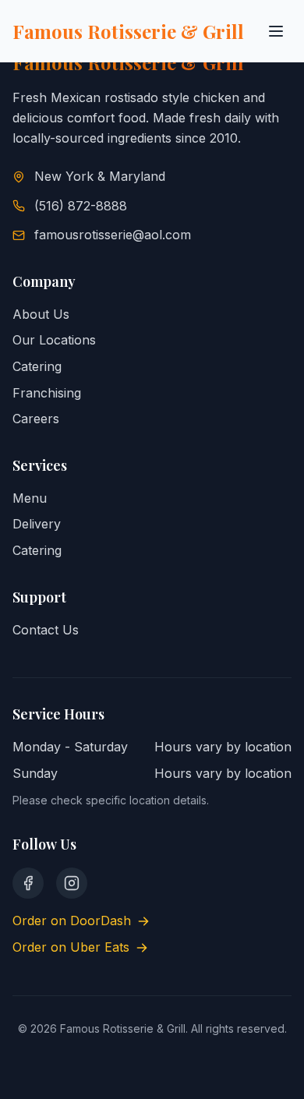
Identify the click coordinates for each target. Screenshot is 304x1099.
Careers (35, 418)
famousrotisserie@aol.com (112, 234)
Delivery (36, 524)
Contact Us (45, 630)
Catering (37, 366)
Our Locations (54, 340)
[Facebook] (28, 883)
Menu (29, 498)
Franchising (46, 393)
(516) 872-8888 (80, 206)
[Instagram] (71, 883)
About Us (40, 314)
